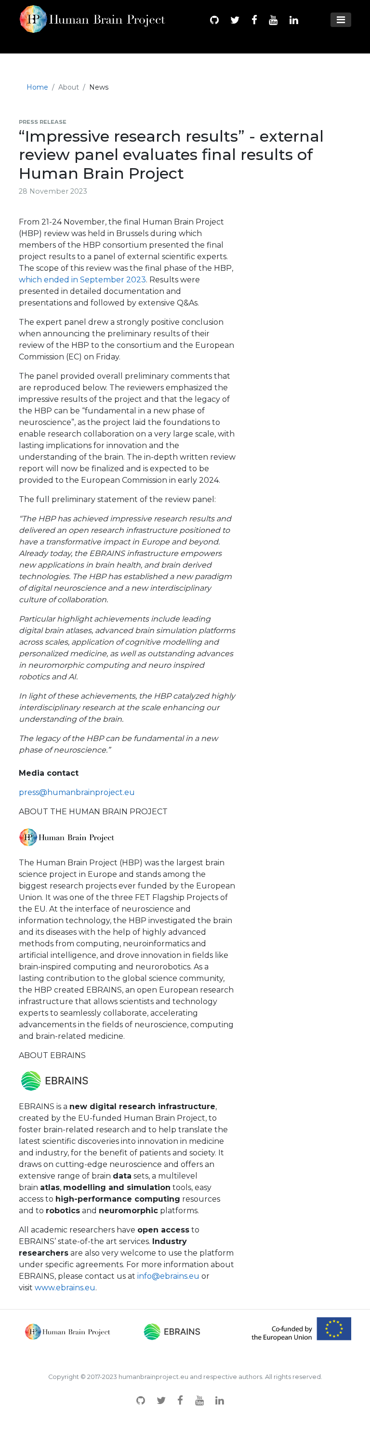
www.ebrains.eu (65, 1287)
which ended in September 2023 (82, 279)
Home (37, 87)
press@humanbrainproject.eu (77, 792)
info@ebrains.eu (168, 1276)
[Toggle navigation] (340, 20)
